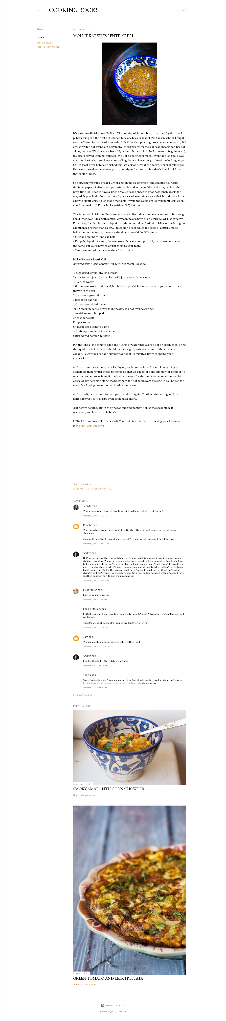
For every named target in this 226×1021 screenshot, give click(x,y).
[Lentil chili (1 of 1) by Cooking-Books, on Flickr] (129, 124)
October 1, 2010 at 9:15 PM (95, 627)
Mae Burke (122, 1011)
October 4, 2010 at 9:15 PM (96, 687)
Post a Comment (82, 695)
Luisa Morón (90, 589)
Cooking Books (74, 10)
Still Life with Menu (48, 47)
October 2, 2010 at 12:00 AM (96, 665)
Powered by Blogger (115, 1005)
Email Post (86, 484)
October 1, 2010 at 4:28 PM (96, 543)
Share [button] (40, 29)
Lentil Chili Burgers (91, 425)
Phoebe (87, 525)
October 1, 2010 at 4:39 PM (96, 580)
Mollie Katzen (44, 42)
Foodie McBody (92, 608)
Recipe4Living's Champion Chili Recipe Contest (109, 682)
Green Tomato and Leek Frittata (108, 978)
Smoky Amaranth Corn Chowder (108, 788)
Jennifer (87, 506)
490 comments (88, 984)
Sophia (87, 674)
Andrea (87, 553)
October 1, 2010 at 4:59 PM (96, 599)
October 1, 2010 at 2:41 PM (95, 515)
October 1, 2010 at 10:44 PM (96, 646)
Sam (85, 636)
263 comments (88, 795)
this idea (141, 421)
